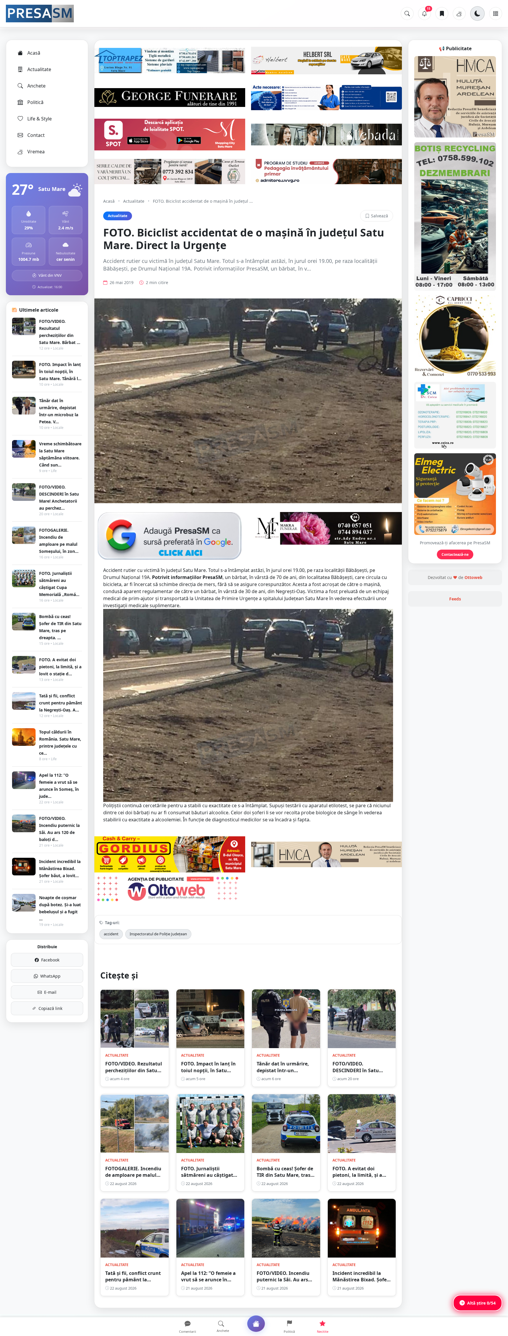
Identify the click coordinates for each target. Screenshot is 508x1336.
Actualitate (39, 69)
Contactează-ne (455, 554)
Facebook (50, 960)
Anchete (36, 86)
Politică (35, 102)
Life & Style (39, 118)
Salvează (379, 216)
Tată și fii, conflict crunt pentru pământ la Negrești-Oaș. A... (60, 703)
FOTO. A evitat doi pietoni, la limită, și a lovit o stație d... (60, 667)
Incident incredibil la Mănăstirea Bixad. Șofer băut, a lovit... (60, 868)
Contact (36, 135)
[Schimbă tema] (477, 13)
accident (111, 933)
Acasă (33, 53)
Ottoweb (473, 577)
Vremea (36, 151)
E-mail (50, 992)
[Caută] (407, 13)
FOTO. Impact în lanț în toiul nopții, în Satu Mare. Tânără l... (60, 371)
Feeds (455, 599)
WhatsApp (50, 976)
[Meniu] (495, 13)
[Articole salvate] (441, 13)
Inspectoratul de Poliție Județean (158, 933)
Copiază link (50, 1008)
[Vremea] (459, 13)
